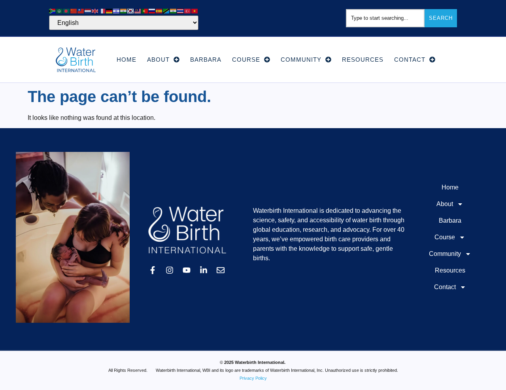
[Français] (102, 10)
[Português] (145, 10)
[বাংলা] (66, 10)
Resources (362, 59)
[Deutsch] (109, 10)
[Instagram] (169, 270)
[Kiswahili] (166, 10)
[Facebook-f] (152, 270)
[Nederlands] (88, 10)
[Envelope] (220, 270)
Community (301, 59)
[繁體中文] (81, 10)
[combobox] (385, 18)
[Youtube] (186, 270)
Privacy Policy (253, 378)
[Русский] (152, 10)
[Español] (159, 10)
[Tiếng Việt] (194, 10)
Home (126, 59)
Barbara (205, 59)
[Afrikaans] (52, 10)
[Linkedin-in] (203, 270)
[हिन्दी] (123, 10)
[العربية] (59, 10)
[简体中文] (73, 10)
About (158, 59)
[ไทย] (180, 10)
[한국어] (130, 10)
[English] (95, 10)
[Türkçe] (187, 10)
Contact (409, 59)
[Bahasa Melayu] (138, 10)
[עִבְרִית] (116, 10)
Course (246, 59)
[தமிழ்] (173, 10)
